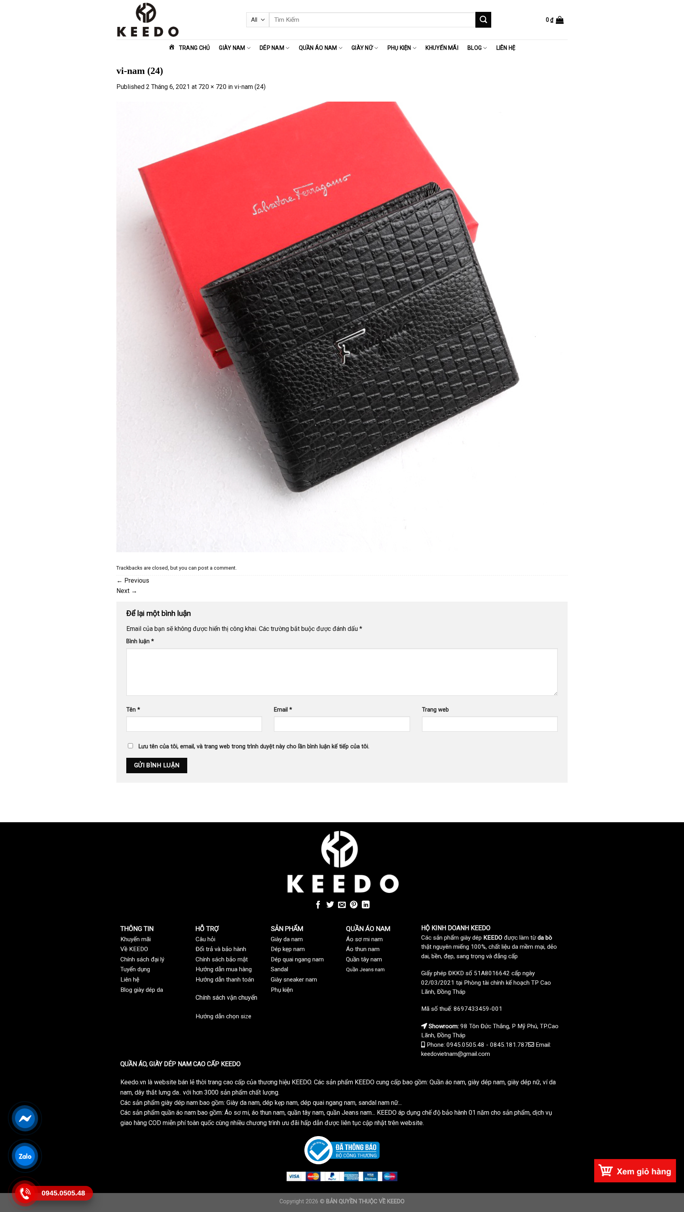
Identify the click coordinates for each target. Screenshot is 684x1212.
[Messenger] (24, 1118)
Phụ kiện (399, 48)
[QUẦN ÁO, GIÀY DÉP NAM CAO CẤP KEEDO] (175, 20)
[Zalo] (24, 1156)
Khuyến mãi (442, 48)
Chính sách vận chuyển (226, 997)
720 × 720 (212, 87)
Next (126, 591)
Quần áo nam (318, 48)
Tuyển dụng (135, 969)
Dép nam (272, 48)
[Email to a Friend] (342, 905)
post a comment (217, 568)
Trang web (435, 709)
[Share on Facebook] (318, 905)
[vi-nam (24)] (342, 326)
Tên (133, 709)
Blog (474, 48)
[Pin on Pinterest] (354, 905)
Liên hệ (506, 48)
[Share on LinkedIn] (366, 905)
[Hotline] (24, 1193)
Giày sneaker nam (294, 979)
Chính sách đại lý (142, 959)
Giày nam (232, 48)
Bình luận (140, 641)
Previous (132, 580)
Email (283, 709)
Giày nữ (362, 48)
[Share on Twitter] (330, 905)
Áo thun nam (363, 949)
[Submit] (483, 19)
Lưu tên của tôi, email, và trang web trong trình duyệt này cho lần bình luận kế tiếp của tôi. (254, 746)
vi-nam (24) (250, 87)
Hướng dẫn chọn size (223, 1016)
